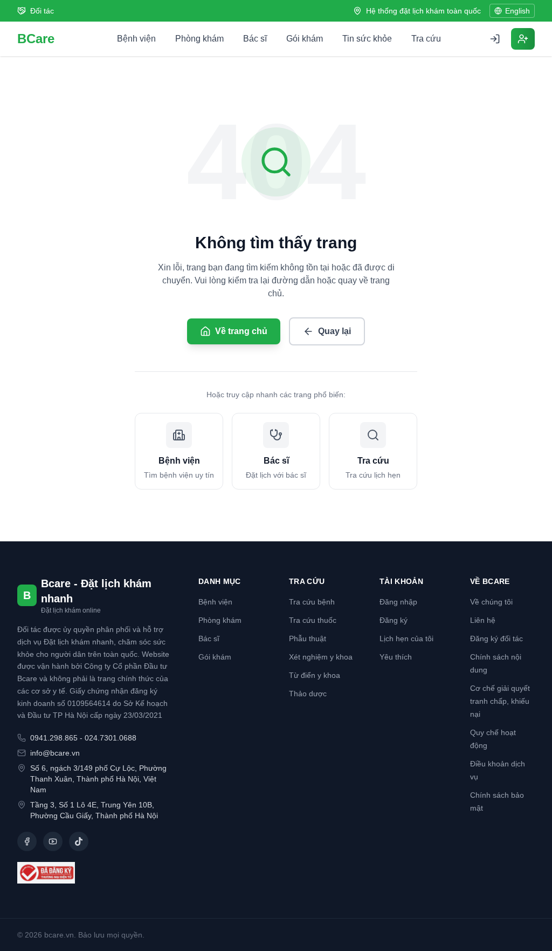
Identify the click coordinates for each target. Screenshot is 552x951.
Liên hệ (482, 620)
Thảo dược (308, 693)
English (517, 10)
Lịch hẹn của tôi (406, 638)
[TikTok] (78, 841)
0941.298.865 (54, 737)
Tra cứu (426, 38)
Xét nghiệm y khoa (321, 657)
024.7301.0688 (110, 737)
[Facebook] (27, 841)
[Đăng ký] (523, 39)
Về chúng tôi (491, 601)
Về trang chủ (241, 331)
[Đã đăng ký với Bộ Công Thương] (94, 873)
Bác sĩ (255, 38)
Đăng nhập (398, 601)
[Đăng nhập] (495, 39)
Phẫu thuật (307, 638)
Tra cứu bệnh (312, 601)
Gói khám (304, 38)
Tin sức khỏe (367, 38)
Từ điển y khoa (314, 675)
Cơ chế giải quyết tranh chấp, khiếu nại (500, 701)
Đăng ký (394, 620)
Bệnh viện (136, 38)
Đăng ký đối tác (496, 638)
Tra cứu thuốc (312, 620)
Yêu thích (396, 657)
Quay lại (334, 331)
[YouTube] (53, 841)
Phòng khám (199, 38)
